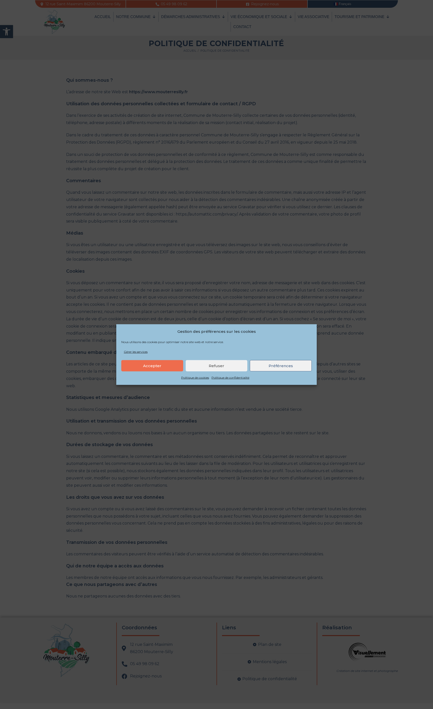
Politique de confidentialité (230, 377)
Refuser (216, 365)
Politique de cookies (195, 377)
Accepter (152, 365)
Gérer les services (136, 351)
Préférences (281, 365)
